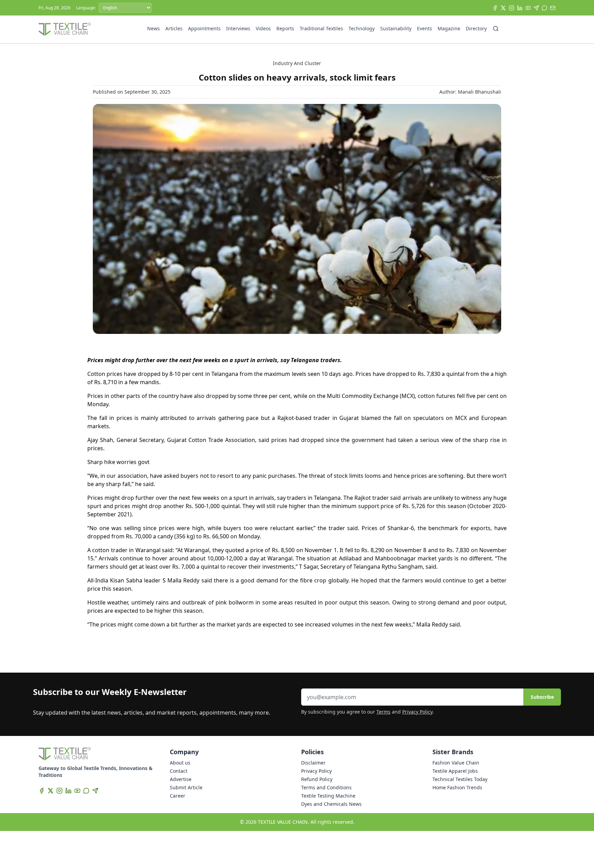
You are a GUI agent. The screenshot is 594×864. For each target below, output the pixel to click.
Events (424, 28)
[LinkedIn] (519, 8)
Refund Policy (316, 779)
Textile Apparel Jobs (455, 771)
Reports (285, 28)
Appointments (204, 28)
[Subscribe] (553, 8)
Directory (476, 28)
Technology (362, 28)
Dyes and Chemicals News (331, 804)
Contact (178, 771)
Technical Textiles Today (459, 779)
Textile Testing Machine (328, 795)
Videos (263, 28)
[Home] (64, 29)
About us (180, 762)
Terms (383, 711)
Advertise (180, 779)
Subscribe (542, 697)
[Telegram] (536, 8)
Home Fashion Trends (457, 787)
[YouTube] (528, 8)
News (153, 28)
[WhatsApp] (544, 8)
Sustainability (395, 28)
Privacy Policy (417, 711)
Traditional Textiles (321, 28)
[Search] (495, 28)
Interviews (238, 28)
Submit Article (186, 787)
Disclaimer (313, 762)
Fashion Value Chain (455, 762)
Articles (174, 28)
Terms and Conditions (326, 787)
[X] (503, 8)
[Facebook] (495, 8)
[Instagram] (511, 8)
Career (177, 795)
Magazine (449, 28)
